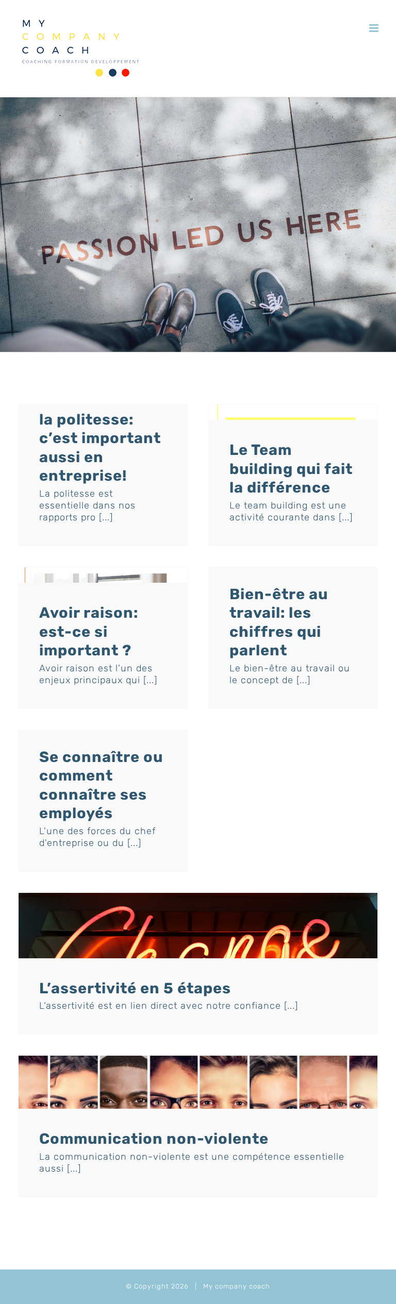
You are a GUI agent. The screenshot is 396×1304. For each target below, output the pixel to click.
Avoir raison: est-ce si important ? (88, 631)
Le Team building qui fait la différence (291, 468)
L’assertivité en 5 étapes (135, 988)
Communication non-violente (154, 1138)
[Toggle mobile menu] (375, 28)
